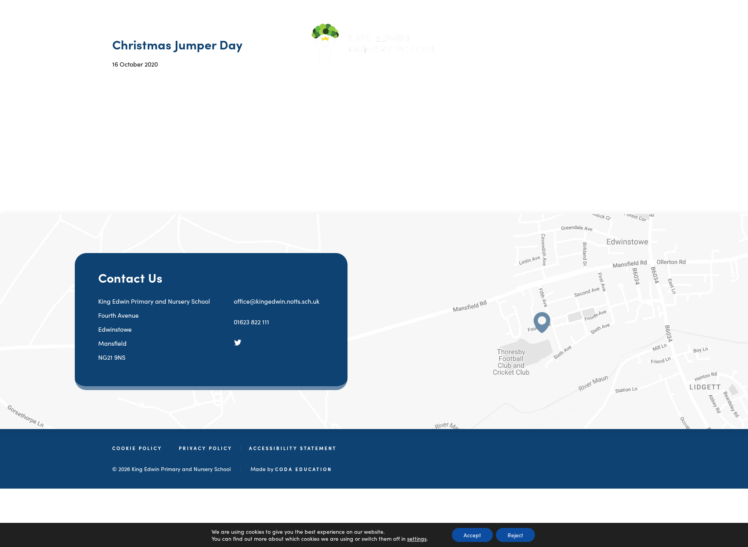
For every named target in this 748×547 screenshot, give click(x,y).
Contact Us (561, 80)
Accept (472, 535)
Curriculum (443, 80)
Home (181, 80)
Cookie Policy (137, 448)
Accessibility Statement (293, 448)
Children (503, 80)
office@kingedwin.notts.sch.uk (276, 301)
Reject (515, 535)
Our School (297, 80)
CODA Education (303, 469)
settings (417, 538)
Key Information (370, 80)
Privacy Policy (205, 448)
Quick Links (234, 80)
